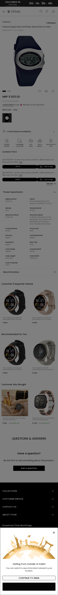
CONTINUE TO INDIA (29, 578)
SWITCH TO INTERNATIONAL (29, 586)
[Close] (29, 531)
